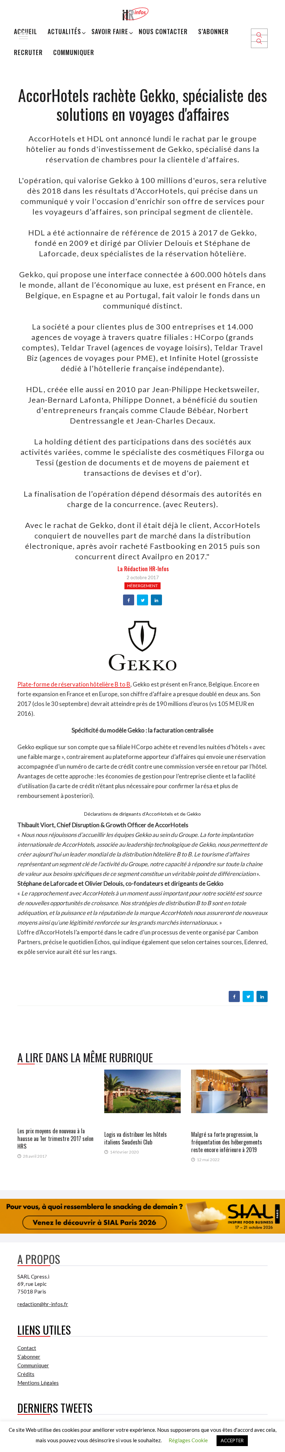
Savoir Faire (109, 31)
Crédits (25, 1374)
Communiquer (73, 52)
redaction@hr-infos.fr (42, 1304)
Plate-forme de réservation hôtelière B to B (73, 684)
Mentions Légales (38, 1383)
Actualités (64, 31)
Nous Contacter (163, 31)
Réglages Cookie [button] (188, 1440)
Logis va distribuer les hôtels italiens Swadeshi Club (135, 1138)
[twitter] (143, 600)
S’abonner (213, 31)
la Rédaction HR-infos (143, 569)
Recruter (28, 52)
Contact (26, 1348)
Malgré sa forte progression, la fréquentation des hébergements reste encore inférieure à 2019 (226, 1142)
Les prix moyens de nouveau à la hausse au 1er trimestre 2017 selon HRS (55, 1138)
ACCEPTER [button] (232, 1440)
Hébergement (142, 585)
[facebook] (129, 600)
